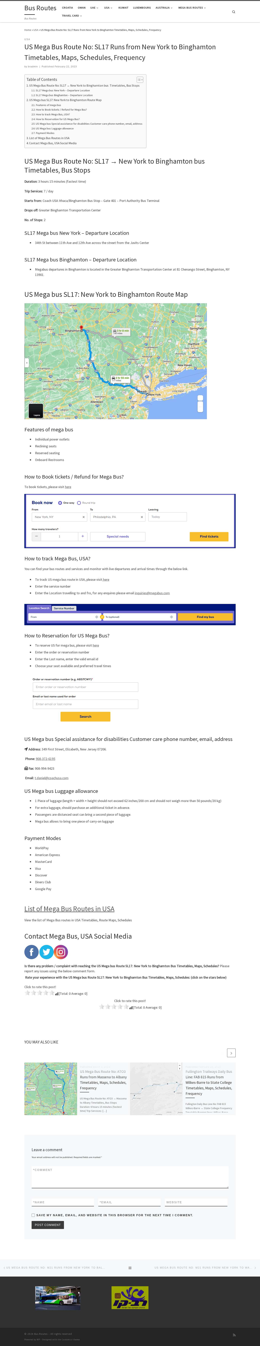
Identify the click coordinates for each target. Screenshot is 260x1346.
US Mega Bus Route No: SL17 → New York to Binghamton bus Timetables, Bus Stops (84, 85)
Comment (42, 1170)
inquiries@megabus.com (152, 593)
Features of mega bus (48, 105)
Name (39, 1202)
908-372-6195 (45, 759)
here (68, 487)
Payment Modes (45, 133)
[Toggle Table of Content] (138, 79)
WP (38, 1339)
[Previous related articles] (222, 1053)
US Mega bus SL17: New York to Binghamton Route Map (65, 100)
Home (27, 30)
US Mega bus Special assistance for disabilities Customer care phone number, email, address (89, 123)
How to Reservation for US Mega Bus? (58, 119)
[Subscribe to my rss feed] (234, 1335)
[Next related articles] (231, 1053)
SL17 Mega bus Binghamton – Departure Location (64, 95)
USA (35, 30)
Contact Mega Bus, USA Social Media (53, 143)
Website (174, 1202)
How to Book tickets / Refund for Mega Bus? (61, 109)
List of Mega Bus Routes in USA (49, 138)
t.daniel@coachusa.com (52, 778)
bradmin (33, 66)
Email (106, 1202)
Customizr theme (71, 1339)
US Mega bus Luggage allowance (55, 128)
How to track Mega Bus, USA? (53, 114)
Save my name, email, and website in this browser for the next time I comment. (114, 1215)
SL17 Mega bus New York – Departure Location (63, 90)
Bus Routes (41, 1334)
